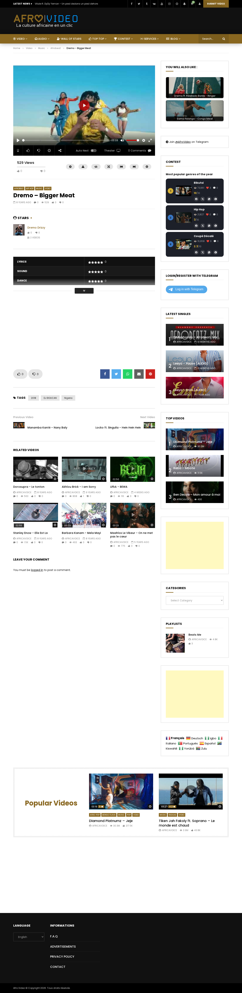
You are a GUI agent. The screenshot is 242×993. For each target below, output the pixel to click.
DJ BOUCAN (50, 398)
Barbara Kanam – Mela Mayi (81, 533)
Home (16, 48)
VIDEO (20, 39)
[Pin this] (150, 374)
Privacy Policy (62, 956)
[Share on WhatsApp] (127, 374)
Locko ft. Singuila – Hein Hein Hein (118, 427)
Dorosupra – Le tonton (28, 487)
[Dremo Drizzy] (19, 232)
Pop (129, 814)
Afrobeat (55, 48)
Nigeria (68, 398)
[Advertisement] (82, 62)
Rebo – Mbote (184, 468)
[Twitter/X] (202, 199)
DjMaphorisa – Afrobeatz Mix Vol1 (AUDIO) (205, 337)
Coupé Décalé (204, 236)
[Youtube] (161, 4)
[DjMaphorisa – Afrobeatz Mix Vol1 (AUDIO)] (195, 335)
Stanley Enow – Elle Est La (30, 533)
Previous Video (23, 417)
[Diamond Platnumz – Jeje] (195, 439)
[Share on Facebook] (105, 374)
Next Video (147, 417)
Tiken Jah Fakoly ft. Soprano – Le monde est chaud (187, 823)
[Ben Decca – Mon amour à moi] (195, 492)
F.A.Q (54, 936)
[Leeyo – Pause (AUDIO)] (195, 361)
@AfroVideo (183, 142)
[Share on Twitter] (116, 374)
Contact (57, 967)
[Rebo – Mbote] (195, 466)
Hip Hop (29, 188)
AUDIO (42, 39)
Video (29, 48)
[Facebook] (131, 4)
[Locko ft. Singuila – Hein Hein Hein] (149, 427)
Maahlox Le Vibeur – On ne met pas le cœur (131, 534)
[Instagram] (169, 4)
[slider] (65, 140)
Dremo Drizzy (36, 227)
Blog (174, 39)
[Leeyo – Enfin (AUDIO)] (195, 388)
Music (41, 48)
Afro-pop (95, 814)
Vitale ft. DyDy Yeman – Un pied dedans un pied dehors (66, 3)
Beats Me (194, 635)
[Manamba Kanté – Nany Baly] (19, 427)
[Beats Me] (175, 643)
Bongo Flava (109, 814)
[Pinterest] (215, 199)
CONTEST (123, 39)
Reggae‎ (172, 814)
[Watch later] (177, 4)
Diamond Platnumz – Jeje (192, 442)
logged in (37, 570)
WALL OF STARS (70, 39)
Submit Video (216, 3)
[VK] (154, 4)
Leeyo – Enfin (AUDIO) (189, 390)
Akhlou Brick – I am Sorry (79, 487)
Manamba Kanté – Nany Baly (47, 427)
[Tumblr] (146, 4)
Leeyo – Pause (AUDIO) (190, 363)
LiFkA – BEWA (118, 487)
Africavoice (23, 492)
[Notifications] (184, 4)
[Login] (199, 4)
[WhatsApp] (209, 199)
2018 (33, 398)
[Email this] (139, 374)
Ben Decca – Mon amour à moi (196, 494)
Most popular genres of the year (189, 174)
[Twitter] (139, 4)
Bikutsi (199, 183)
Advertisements (63, 946)
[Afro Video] (45, 20)
